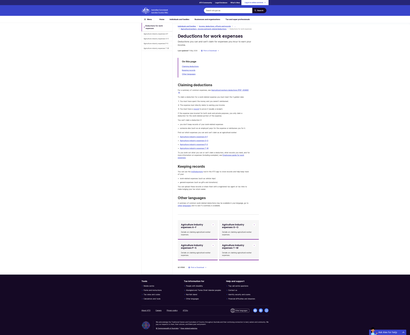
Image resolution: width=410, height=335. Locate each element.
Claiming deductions (190, 66)
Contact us (232, 290)
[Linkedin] (261, 310)
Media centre (149, 286)
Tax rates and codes (152, 294)
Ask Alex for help (387, 332)
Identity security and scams (239, 294)
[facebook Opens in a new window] (255, 310)
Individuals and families (179, 19)
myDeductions (197, 172)
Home (161, 19)
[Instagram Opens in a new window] (266, 310)
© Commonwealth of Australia (167, 328)
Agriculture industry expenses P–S (156, 43)
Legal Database (221, 3)
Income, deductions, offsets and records (215, 26)
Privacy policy (172, 310)
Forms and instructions (153, 290)
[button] (210, 51)
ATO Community (205, 3)
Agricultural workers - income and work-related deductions (204, 29)
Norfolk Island (191, 294)
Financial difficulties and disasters (241, 299)
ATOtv (185, 310)
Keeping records (188, 70)
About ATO (145, 310)
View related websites (188, 328)
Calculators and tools (152, 299)
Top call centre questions (238, 286)
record (196, 109)
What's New (235, 3)
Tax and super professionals (238, 19)
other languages (184, 206)
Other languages (188, 74)
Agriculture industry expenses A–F (156, 34)
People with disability (194, 286)
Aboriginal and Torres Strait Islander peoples (203, 290)
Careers (159, 310)
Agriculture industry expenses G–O (156, 39)
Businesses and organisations (207, 19)
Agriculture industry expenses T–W (156, 48)
